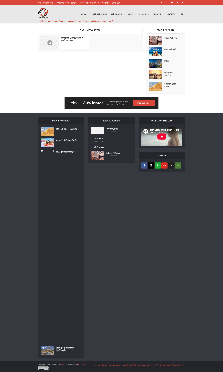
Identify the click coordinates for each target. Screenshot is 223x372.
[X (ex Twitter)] (171, 165)
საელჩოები (157, 365)
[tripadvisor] (178, 165)
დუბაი (166, 61)
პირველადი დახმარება (141, 365)
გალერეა (157, 14)
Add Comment (111, 131)
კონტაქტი (116, 2)
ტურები (84, 14)
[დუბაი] (156, 63)
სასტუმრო (143, 14)
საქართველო (117, 14)
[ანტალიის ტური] (156, 51)
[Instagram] (151, 165)
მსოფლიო (106, 2)
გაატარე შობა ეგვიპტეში (66, 140)
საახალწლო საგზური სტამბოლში (65, 349)
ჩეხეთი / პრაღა (170, 38)
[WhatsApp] (158, 165)
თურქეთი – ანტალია (168, 73)
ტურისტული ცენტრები (122, 365)
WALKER (64, 364)
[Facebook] (144, 165)
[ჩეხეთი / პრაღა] (156, 40)
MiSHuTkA (82, 364)
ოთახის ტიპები (169, 365)
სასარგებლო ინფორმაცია (89, 2)
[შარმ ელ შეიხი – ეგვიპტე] (156, 86)
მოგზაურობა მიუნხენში (65, 151)
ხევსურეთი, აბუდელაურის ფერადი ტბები (72, 39)
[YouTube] (164, 165)
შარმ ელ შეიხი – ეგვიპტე (171, 85)
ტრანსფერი (99, 147)
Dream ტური (112, 129)
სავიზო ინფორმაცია (46, 2)
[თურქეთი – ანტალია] (156, 74)
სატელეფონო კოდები (102, 365)
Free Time (98, 138)
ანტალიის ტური (170, 49)
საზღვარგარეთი (100, 14)
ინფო (130, 14)
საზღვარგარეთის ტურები (66, 2)
